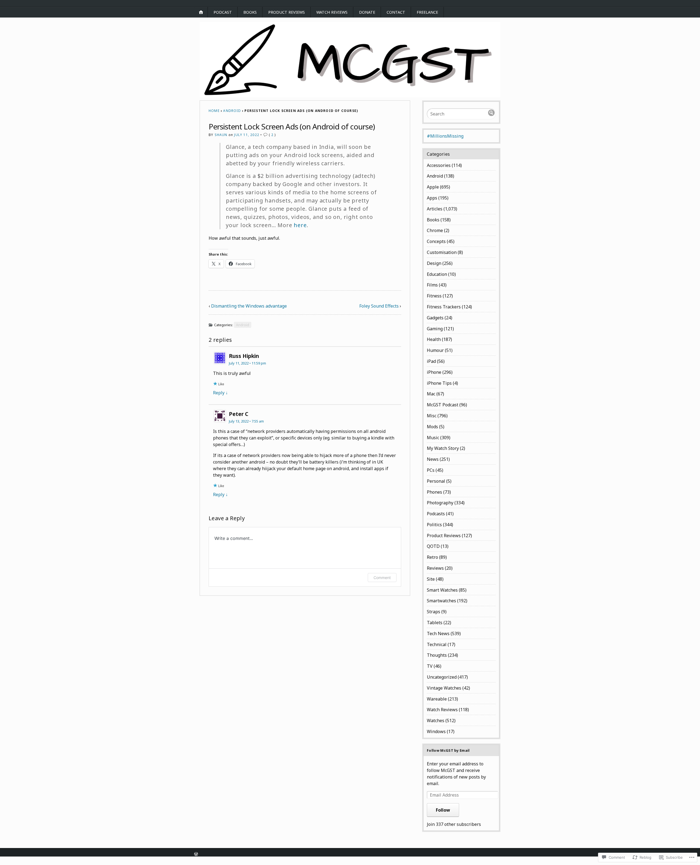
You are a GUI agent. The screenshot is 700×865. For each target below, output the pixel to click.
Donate (367, 12)
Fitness (434, 296)
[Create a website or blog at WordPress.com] (196, 855)
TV (430, 666)
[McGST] (350, 59)
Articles (434, 209)
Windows (436, 731)
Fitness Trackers (444, 307)
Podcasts (436, 514)
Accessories (439, 165)
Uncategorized (442, 677)
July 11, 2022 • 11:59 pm (247, 363)
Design (434, 263)
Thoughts (437, 655)
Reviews (435, 568)
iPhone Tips (439, 383)
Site (431, 579)
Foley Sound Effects (379, 306)
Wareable (437, 699)
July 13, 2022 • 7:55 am (246, 421)
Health (434, 339)
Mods (432, 427)
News (433, 459)
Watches (435, 721)
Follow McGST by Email (448, 750)
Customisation (442, 252)
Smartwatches (441, 601)
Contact (396, 12)
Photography (440, 503)
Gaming (435, 329)
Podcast (223, 12)
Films (432, 285)
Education (437, 274)
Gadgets (435, 318)
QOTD (433, 546)
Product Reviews (286, 12)
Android (232, 110)
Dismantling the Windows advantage (249, 306)
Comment (382, 577)
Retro (432, 557)
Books (250, 12)
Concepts (436, 241)
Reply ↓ (220, 393)
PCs (430, 470)
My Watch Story (443, 448)
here (300, 225)
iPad (431, 361)
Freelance (427, 12)
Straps (433, 612)
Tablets (434, 623)
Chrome (435, 230)
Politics (434, 525)
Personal (436, 481)
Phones (434, 492)
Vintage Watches (444, 688)
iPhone (434, 372)
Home (214, 110)
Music (433, 438)
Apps (432, 198)
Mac (431, 394)
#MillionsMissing (445, 136)
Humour (435, 350)
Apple (433, 187)
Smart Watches (442, 590)
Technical (437, 644)
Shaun (221, 134)
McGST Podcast (442, 405)
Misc (431, 416)
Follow (443, 810)
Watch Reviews (332, 12)
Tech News (438, 633)
